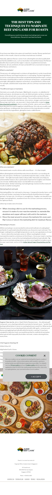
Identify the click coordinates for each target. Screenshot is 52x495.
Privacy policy (15, 365)
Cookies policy (30, 365)
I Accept (36, 377)
